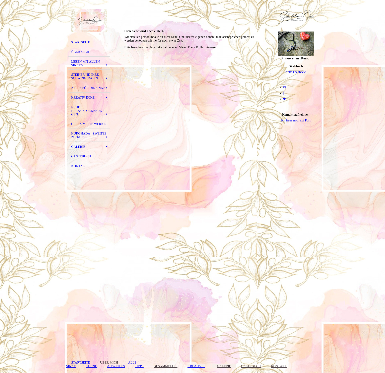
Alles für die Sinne (88, 88)
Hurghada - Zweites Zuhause (88, 135)
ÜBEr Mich (109, 362)
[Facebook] (284, 93)
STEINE (91, 366)
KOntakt (279, 366)
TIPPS (139, 366)
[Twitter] (284, 99)
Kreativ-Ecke (83, 97)
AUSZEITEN (116, 366)
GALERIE (224, 366)
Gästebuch (81, 156)
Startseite (80, 42)
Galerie (78, 146)
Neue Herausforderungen (87, 110)
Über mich (80, 52)
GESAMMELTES (165, 366)
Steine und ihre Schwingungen (85, 76)
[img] (89, 20)
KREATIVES (196, 366)
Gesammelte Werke (88, 124)
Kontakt (79, 166)
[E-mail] (284, 87)
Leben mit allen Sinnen (85, 63)
